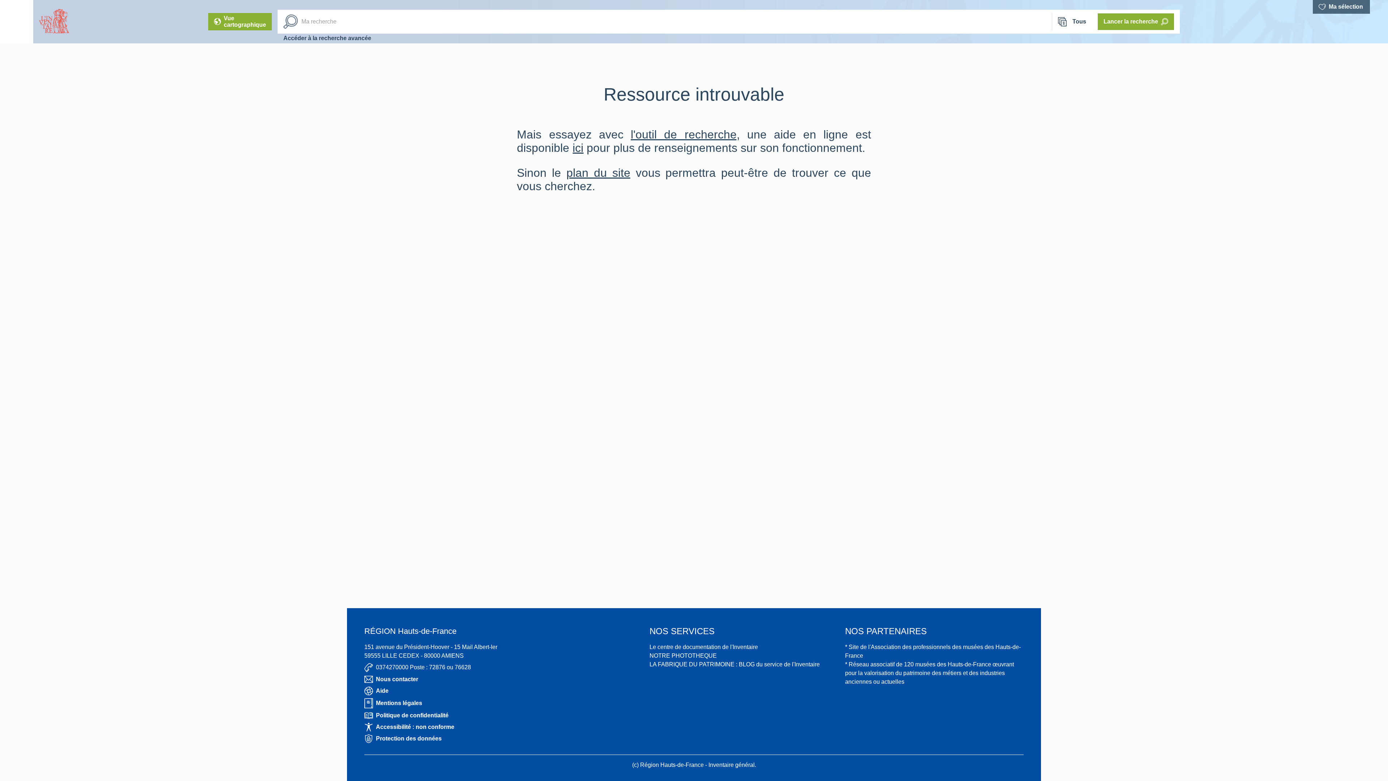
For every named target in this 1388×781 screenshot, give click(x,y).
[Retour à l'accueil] (16, 21)
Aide (382, 691)
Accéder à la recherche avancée (327, 38)
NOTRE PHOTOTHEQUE (683, 656)
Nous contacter (397, 679)
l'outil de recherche (683, 134)
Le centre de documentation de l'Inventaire (704, 647)
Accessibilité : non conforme (415, 727)
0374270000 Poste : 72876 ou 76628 (423, 667)
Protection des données (409, 738)
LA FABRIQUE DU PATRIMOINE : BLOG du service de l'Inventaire (735, 664)
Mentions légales (399, 703)
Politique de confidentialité (412, 715)
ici (578, 147)
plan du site (598, 172)
